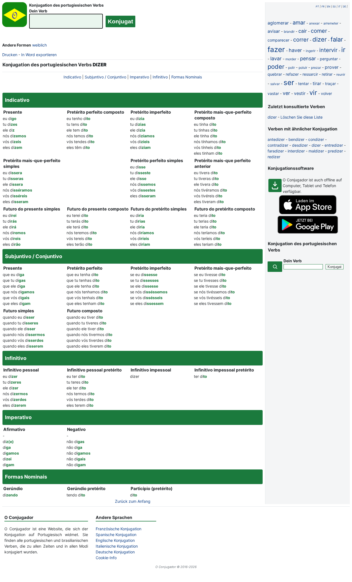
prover (332, 67)
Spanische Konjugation (116, 534)
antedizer (276, 139)
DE (344, 6)
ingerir (310, 51)
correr (301, 39)
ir (343, 50)
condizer (316, 139)
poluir (303, 67)
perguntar (329, 58)
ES (334, 6)
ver (286, 93)
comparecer (278, 40)
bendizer (296, 139)
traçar (330, 83)
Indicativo (72, 77)
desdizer (300, 145)
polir (291, 67)
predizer (335, 151)
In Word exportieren (39, 54)
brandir (289, 31)
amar (299, 22)
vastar (273, 93)
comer (319, 31)
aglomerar (278, 23)
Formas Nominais (186, 77)
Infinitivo (160, 77)
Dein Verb (38, 11)
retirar (327, 74)
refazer (292, 74)
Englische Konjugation (115, 540)
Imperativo (139, 77)
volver (326, 93)
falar (337, 39)
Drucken (9, 54)
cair (302, 31)
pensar (308, 58)
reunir (340, 74)
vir (313, 93)
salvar (275, 84)
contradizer (278, 145)
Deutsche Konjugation (115, 552)
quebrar (275, 74)
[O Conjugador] (14, 16)
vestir (300, 93)
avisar (274, 31)
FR (322, 6)
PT (317, 6)
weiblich (39, 45)
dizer (319, 39)
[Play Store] (307, 232)
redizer (274, 156)
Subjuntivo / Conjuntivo (105, 77)
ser (289, 82)
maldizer (316, 151)
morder (290, 59)
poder (276, 66)
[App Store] (307, 213)
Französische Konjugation (118, 528)
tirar (317, 83)
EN (328, 6)
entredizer (333, 145)
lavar (276, 58)
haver (295, 50)
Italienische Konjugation (117, 546)
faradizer (276, 151)
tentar (303, 83)
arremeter (330, 23)
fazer (276, 49)
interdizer (296, 151)
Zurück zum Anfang (132, 501)
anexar (314, 23)
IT (339, 6)
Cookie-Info (106, 557)
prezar (316, 67)
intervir (328, 50)
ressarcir (310, 74)
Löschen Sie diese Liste (301, 117)
